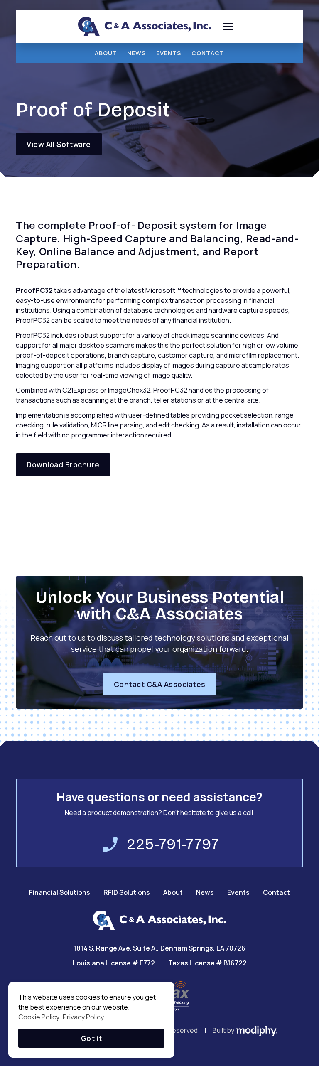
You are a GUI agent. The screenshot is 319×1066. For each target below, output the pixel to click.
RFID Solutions (126, 892)
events (169, 53)
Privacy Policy (83, 1017)
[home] (144, 26)
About (173, 892)
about (106, 53)
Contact (207, 53)
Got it (91, 1038)
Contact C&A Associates (160, 684)
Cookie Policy (38, 1017)
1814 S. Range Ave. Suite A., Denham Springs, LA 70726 (159, 948)
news (136, 53)
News (205, 892)
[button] (226, 27)
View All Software (59, 144)
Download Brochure (63, 464)
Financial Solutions (59, 892)
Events (238, 892)
